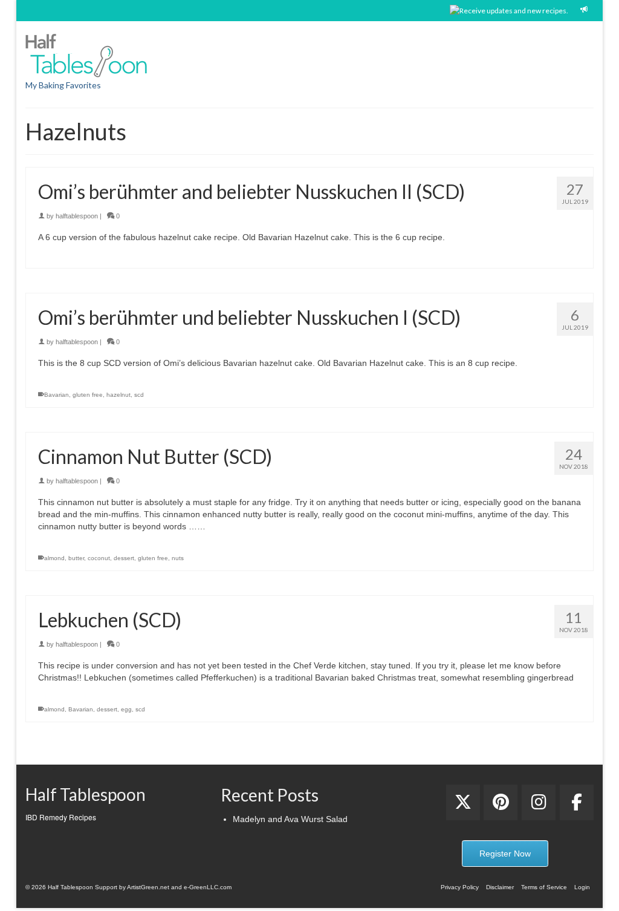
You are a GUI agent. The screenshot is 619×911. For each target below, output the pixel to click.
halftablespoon (77, 216)
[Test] (463, 802)
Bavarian (56, 394)
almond (54, 558)
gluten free (88, 394)
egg (126, 709)
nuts (178, 558)
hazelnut (118, 394)
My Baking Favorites (63, 85)
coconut (99, 558)
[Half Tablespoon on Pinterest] (500, 802)
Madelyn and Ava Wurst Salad (290, 819)
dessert (124, 558)
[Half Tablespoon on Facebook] (577, 802)
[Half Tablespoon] (114, 53)
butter (76, 558)
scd (139, 394)
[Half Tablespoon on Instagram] (539, 802)
